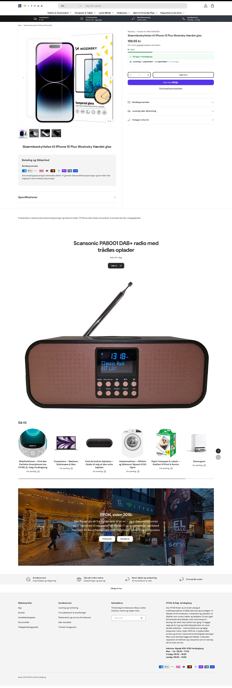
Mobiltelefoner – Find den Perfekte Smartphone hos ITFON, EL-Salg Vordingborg (32, 464)
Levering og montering (68, 608)
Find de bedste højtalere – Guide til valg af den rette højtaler (99, 464)
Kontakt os (125, 539)
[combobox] (122, 6)
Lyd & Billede (105, 13)
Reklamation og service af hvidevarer (74, 617)
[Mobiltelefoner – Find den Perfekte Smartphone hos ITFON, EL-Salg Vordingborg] (32, 443)
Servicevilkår (23, 622)
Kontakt (21, 612)
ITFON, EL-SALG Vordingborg (36, 677)
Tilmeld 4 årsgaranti (67, 627)
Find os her (107, 539)
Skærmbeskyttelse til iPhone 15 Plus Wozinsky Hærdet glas (38, 25)
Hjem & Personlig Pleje (144, 13)
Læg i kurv (183, 75)
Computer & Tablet (84, 13)
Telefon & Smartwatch (58, 13)
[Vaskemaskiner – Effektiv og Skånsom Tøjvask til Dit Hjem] (132, 443)
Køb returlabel (64, 622)
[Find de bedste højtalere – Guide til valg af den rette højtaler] (99, 443)
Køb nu (114, 266)
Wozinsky (131, 31)
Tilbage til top (116, 588)
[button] (212, 5)
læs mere (98, 20)
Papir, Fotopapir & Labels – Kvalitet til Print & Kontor (166, 463)
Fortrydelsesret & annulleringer (72, 612)
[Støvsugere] (199, 443)
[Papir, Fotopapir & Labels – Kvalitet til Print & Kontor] (165, 443)
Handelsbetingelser (26, 617)
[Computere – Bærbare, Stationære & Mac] (66, 443)
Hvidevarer (122, 13)
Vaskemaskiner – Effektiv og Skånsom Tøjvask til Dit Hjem (132, 464)
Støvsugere (199, 461)
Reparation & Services (171, 13)
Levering (140, 45)
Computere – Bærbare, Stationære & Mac (66, 463)
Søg (20, 608)
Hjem (20, 25)
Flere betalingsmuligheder (170, 88)
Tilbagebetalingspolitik (28, 627)
